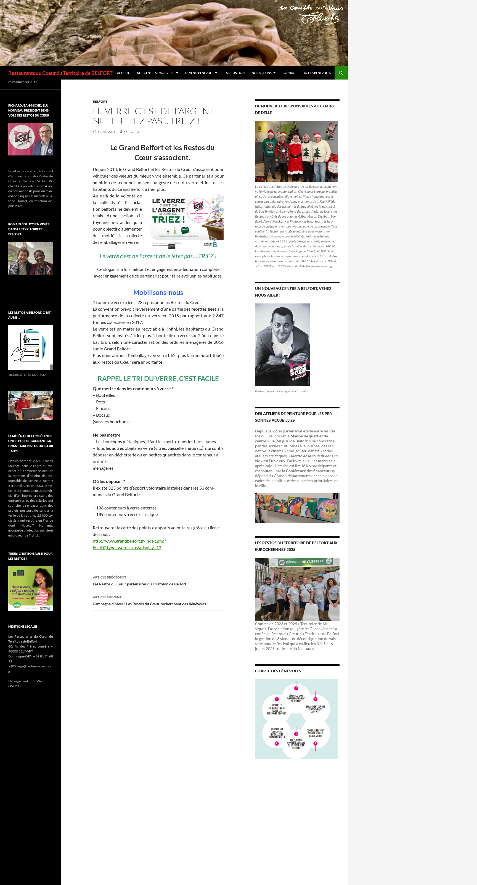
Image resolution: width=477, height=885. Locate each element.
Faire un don (234, 73)
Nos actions (262, 73)
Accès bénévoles (317, 73)
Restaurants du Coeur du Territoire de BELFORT (60, 73)
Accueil (123, 73)
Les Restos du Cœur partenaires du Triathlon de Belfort (139, 580)
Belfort (100, 101)
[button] (12, 269)
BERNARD (131, 132)
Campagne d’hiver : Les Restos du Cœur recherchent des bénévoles (149, 600)
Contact (290, 73)
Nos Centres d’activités (155, 73)
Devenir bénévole (199, 73)
